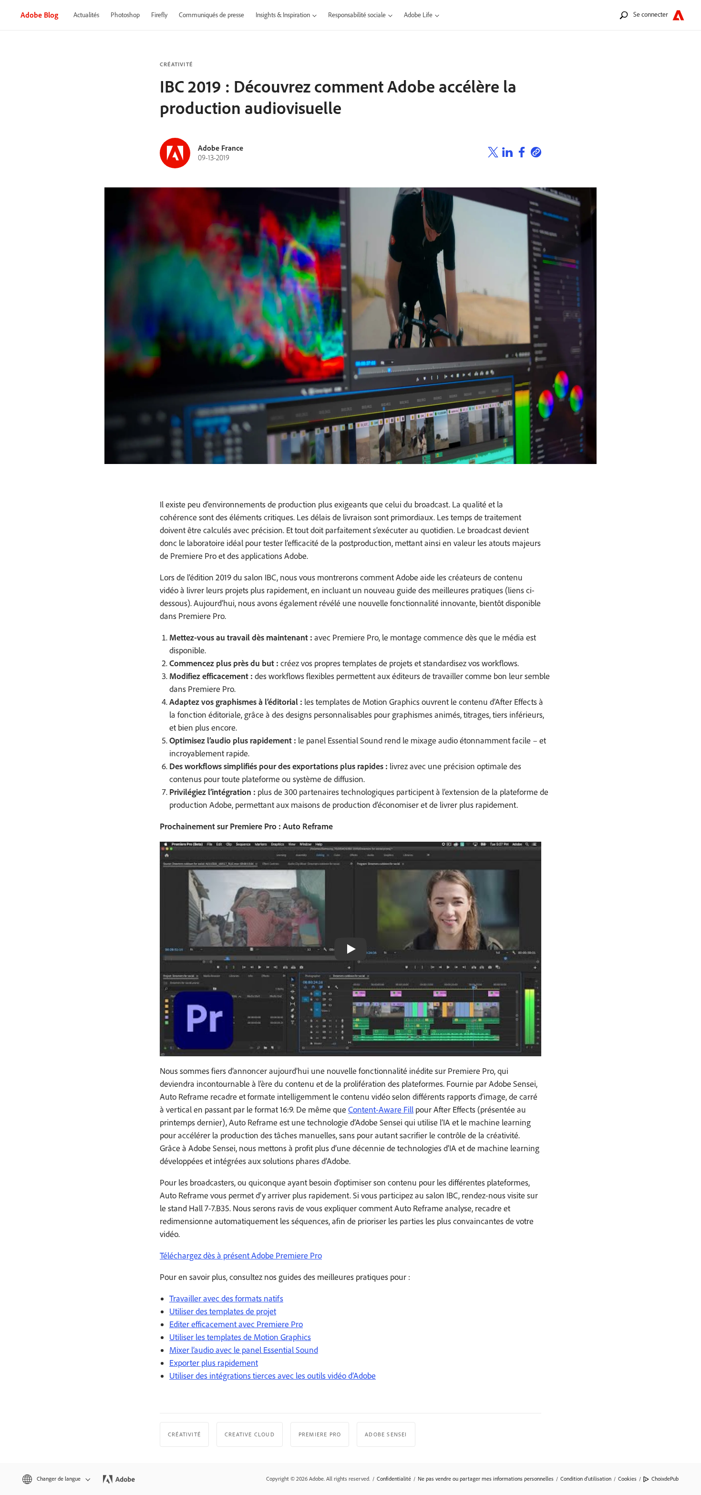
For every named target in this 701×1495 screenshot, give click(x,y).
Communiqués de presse (211, 15)
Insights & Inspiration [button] (283, 15)
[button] (55, 1479)
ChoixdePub (665, 1478)
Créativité (176, 64)
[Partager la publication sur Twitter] (493, 153)
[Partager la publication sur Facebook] (521, 153)
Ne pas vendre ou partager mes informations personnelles (486, 1478)
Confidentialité (394, 1478)
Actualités (86, 15)
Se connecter (650, 14)
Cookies (627, 1478)
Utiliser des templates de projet (222, 1311)
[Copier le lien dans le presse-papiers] (536, 153)
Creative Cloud (250, 1434)
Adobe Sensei (386, 1434)
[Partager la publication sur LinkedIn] (507, 153)
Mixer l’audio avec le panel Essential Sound (243, 1350)
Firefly (159, 15)
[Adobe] (678, 15)
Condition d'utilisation (585, 1478)
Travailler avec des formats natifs (226, 1298)
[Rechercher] (624, 15)
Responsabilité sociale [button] (357, 15)
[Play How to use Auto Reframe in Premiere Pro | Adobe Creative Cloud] (350, 949)
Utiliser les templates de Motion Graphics (240, 1337)
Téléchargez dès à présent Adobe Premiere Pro (241, 1255)
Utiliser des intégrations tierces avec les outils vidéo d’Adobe (272, 1376)
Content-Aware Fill (380, 1109)
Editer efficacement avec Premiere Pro (236, 1324)
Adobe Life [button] (418, 15)
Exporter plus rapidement (213, 1363)
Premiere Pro (320, 1434)
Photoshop (125, 15)
